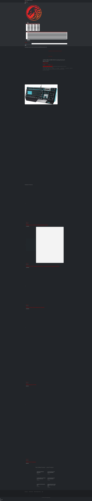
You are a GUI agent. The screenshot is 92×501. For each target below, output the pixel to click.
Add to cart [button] (27, 263)
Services (28, 31)
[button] (26, 42)
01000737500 (31, 0)
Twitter (46, 66)
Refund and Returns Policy (37, 491)
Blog (42, 491)
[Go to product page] (46, 204)
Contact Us (28, 40)
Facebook (44, 66)
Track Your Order (31, 491)
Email (51, 66)
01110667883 (28, 0)
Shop (27, 23)
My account (26, 491)
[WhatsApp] (29, 495)
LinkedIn (48, 66)
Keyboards (27, 306)
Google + (50, 66)
